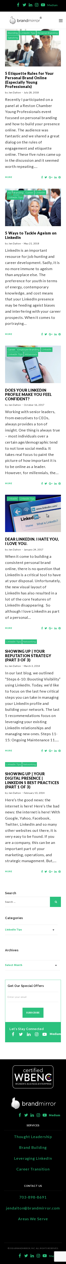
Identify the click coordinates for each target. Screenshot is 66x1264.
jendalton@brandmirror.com (33, 1208)
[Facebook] (18, 5)
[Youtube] (43, 5)
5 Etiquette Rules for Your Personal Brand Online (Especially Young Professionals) (29, 80)
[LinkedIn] (30, 5)
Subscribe (33, 1012)
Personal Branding (47, 33)
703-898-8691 (33, 1197)
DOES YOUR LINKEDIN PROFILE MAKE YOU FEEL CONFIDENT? (28, 394)
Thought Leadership (33, 1136)
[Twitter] (24, 5)
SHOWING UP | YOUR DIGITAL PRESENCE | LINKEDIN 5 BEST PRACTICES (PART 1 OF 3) (32, 780)
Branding (13, 33)
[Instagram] (37, 5)
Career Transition (33, 1169)
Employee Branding (28, 349)
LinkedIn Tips (27, 33)
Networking (29, 641)
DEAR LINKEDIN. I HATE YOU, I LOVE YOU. (32, 541)
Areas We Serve (33, 1218)
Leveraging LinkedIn (33, 1158)
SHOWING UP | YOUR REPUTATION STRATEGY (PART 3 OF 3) (28, 655)
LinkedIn (40, 192)
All (9, 192)
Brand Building (33, 1147)
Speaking (13, 37)
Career (29, 192)
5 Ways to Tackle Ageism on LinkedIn (31, 235)
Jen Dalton (14, 92)
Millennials (31, 354)
